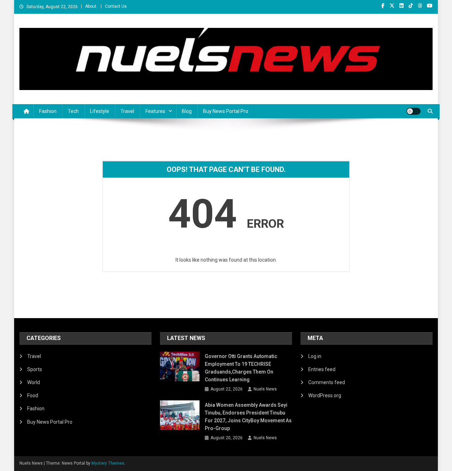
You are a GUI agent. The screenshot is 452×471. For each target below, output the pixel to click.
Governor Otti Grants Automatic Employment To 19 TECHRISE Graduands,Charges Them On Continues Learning (241, 367)
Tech (73, 111)
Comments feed (326, 382)
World (33, 382)
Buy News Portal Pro (225, 111)
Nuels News (265, 389)
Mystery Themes (107, 463)
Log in (314, 356)
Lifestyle (99, 111)
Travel (127, 111)
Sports (34, 369)
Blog (187, 111)
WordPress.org (324, 395)
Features (155, 111)
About (90, 6)
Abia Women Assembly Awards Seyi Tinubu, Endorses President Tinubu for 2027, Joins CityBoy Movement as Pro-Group (248, 416)
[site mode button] (413, 111)
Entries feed (321, 369)
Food (32, 395)
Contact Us (116, 6)
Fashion (47, 111)
